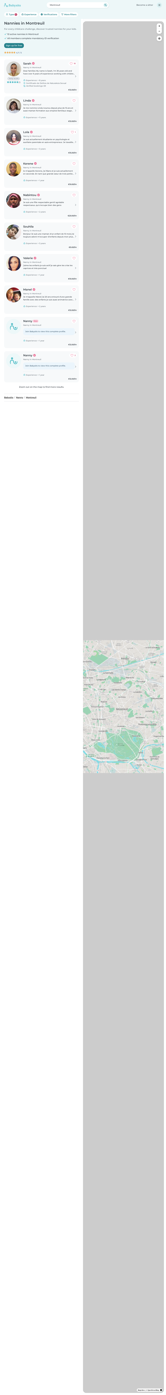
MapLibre (141, 1390)
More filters (70, 14)
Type (12, 14)
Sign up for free (14, 45)
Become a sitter (144, 5)
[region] (123, 707)
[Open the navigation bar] (159, 5)
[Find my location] (159, 38)
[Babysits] (12, 5)
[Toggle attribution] (161, 1390)
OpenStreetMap (153, 1390)
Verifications (50, 14)
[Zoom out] (159, 31)
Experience (30, 14)
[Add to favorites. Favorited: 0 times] (74, 101)
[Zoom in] (159, 26)
